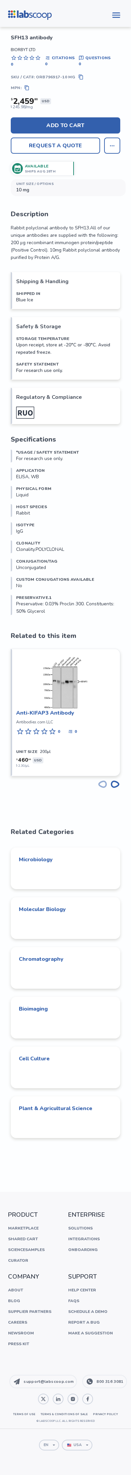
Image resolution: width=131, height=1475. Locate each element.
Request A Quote (55, 145)
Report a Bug (84, 1322)
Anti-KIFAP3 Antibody (45, 713)
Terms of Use (24, 1414)
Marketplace (23, 1228)
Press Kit (18, 1344)
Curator (18, 1260)
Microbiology (36, 859)
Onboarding (83, 1249)
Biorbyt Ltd (23, 49)
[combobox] (49, 1445)
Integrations (84, 1239)
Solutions (80, 1228)
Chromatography (41, 959)
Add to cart (65, 125)
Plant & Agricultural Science (55, 1108)
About (15, 1290)
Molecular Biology (42, 909)
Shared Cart (23, 1239)
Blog (14, 1300)
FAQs (73, 1300)
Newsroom (21, 1333)
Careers (17, 1322)
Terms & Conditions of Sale (64, 1414)
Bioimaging (33, 1009)
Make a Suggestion (90, 1333)
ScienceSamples (26, 1249)
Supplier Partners (29, 1311)
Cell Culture (34, 1058)
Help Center (82, 1290)
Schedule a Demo (87, 1311)
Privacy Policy (105, 1414)
